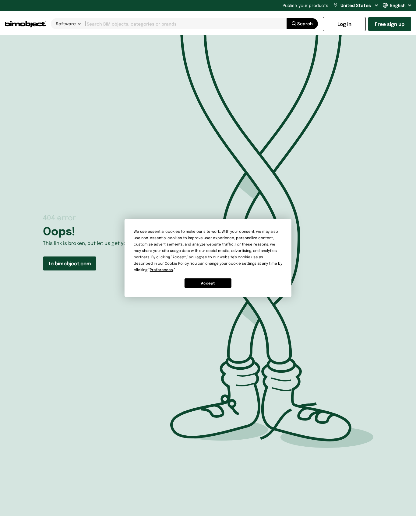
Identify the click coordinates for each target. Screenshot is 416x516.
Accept (208, 283)
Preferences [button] (161, 270)
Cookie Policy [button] (177, 263)
